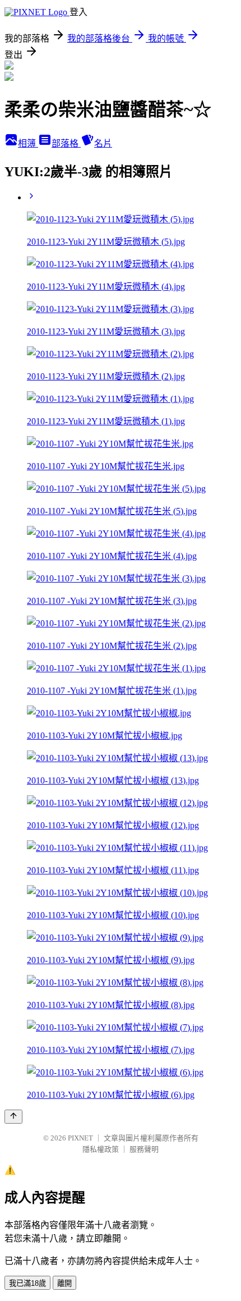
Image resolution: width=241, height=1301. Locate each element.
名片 (103, 143)
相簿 (28, 143)
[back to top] (13, 1117)
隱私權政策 (100, 1149)
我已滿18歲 (27, 1283)
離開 (64, 1283)
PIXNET (80, 1138)
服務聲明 (144, 1149)
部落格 (66, 143)
